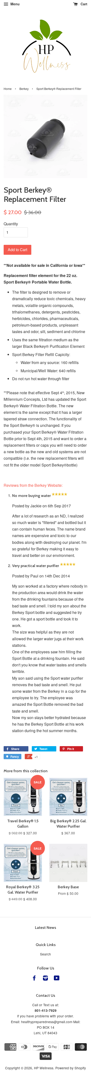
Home (8, 89)
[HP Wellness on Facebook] (34, 978)
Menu (14, 3)
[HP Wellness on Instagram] (45, 978)
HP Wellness (43, 1067)
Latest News (45, 927)
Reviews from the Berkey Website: (33, 485)
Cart (83, 3)
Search (45, 954)
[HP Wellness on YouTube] (56, 978)
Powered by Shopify (70, 1067)
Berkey (24, 89)
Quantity (11, 223)
